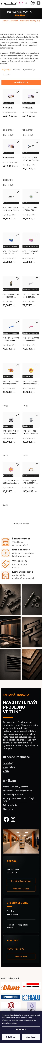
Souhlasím (31, 1037)
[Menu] (38, 3)
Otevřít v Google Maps (21, 881)
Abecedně (6, 75)
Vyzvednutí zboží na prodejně (17, 790)
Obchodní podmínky (13, 794)
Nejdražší (16, 70)
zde (15, 1023)
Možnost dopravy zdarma (15, 786)
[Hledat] (25, 3)
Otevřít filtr (21, 82)
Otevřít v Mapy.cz (21, 888)
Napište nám (21, 956)
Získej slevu (8, 809)
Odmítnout (11, 1037)
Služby (6, 770)
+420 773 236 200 (15, 949)
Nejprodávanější (29, 70)
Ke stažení (8, 763)
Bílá (4, 135)
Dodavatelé (9, 766)
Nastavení (21, 1029)
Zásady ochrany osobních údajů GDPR (18, 800)
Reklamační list (10, 805)
